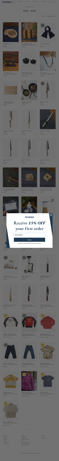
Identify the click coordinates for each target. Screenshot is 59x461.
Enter (29, 240)
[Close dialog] (51, 215)
